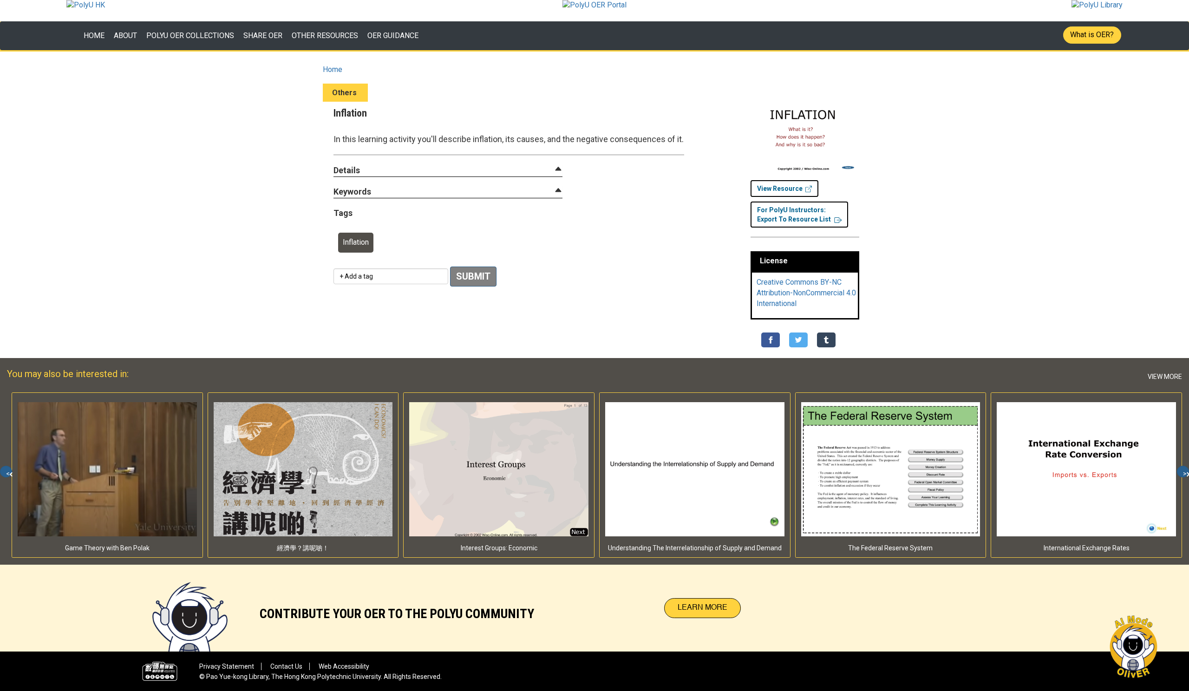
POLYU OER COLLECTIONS (190, 35)
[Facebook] (770, 339)
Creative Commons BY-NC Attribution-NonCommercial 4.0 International (806, 293)
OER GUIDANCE (392, 35)
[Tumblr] (826, 339)
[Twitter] (798, 339)
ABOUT (125, 35)
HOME (94, 35)
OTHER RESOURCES (325, 35)
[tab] (447, 170)
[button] (346, 170)
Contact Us (286, 666)
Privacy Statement (226, 666)
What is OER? (1092, 34)
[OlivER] (190, 608)
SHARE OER (262, 35)
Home (332, 69)
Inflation (356, 242)
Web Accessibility (344, 666)
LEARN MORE (702, 608)
